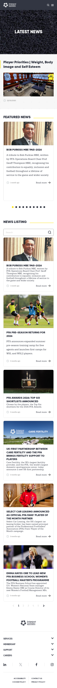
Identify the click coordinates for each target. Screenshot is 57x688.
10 (44, 207)
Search (49, 232)
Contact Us (36, 678)
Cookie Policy (19, 682)
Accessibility (20, 678)
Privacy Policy (38, 682)
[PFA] (9, 5)
